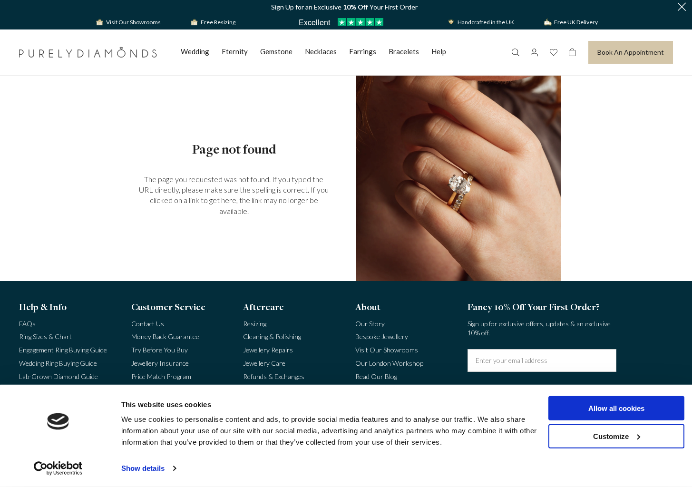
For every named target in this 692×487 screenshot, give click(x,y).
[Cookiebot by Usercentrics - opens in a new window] (57, 468)
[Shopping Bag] (572, 52)
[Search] (515, 52)
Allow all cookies (616, 408)
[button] (681, 7)
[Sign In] (534, 52)
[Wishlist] (553, 52)
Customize (611, 436)
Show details (143, 468)
